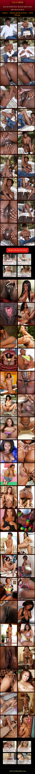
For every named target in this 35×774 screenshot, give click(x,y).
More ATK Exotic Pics (17, 250)
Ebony (17, 2)
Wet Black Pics (17, 10)
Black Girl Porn (25, 7)
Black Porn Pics (10, 7)
